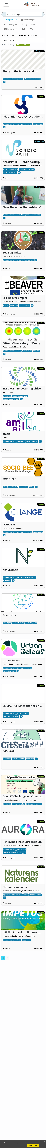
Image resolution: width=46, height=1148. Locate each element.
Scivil (5, 437)
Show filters (7, 40)
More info (28, 1143)
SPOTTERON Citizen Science (14, 256)
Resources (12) (29, 20)
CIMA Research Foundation (13, 528)
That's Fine (33, 1146)
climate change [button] (9, 45)
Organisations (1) (30, 24)
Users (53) (28, 29)
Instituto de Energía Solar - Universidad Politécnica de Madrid (23, 845)
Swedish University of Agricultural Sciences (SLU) (22, 891)
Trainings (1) (11, 24)
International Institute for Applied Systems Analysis (23, 664)
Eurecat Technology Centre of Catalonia (19, 936)
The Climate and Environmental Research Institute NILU (23, 166)
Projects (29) (11, 20)
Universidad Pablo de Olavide (14, 347)
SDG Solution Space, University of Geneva (19, 800)
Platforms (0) (11, 29)
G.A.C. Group (8, 392)
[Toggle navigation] (6, 4)
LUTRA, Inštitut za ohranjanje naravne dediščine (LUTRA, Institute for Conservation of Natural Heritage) (23, 301)
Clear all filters (23, 45)
